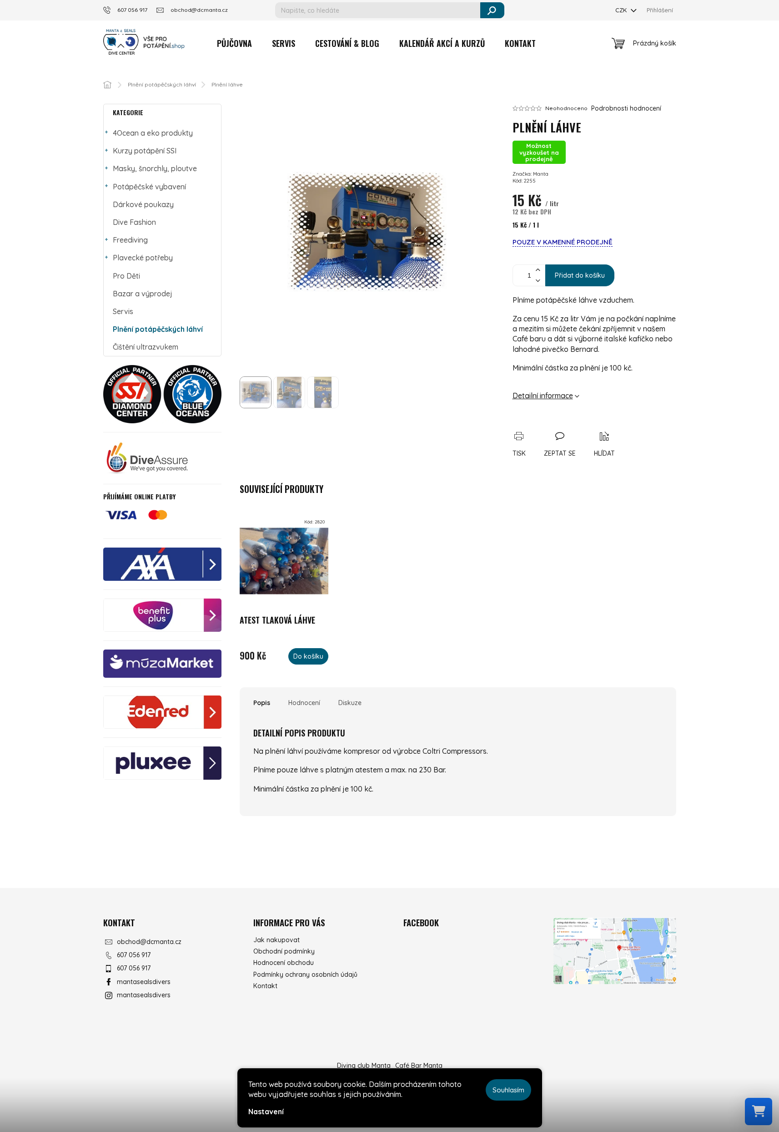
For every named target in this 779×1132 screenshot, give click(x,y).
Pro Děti (126, 275)
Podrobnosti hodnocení (626, 108)
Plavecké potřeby (143, 257)
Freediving (130, 239)
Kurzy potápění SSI (144, 150)
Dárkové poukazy (143, 204)
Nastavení (266, 1111)
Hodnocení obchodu (283, 963)
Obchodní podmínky (284, 951)
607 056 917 (134, 955)
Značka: (530, 174)
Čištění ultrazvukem (145, 346)
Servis (123, 311)
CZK (621, 10)
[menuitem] (234, 43)
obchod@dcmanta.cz (149, 942)
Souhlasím (508, 1090)
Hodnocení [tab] (304, 703)
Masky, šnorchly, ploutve (155, 168)
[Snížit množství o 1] (538, 280)
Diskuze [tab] (350, 703)
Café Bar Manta (418, 1065)
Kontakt (265, 986)
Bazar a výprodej (142, 293)
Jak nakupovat (276, 940)
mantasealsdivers (144, 982)
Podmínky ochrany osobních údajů (305, 974)
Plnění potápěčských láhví (158, 329)
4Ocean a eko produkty (153, 132)
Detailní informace (543, 395)
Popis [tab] (261, 703)
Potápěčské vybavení (149, 186)
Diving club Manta (364, 1065)
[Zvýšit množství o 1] (538, 270)
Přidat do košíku (580, 275)
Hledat (492, 10)
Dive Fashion (134, 222)
